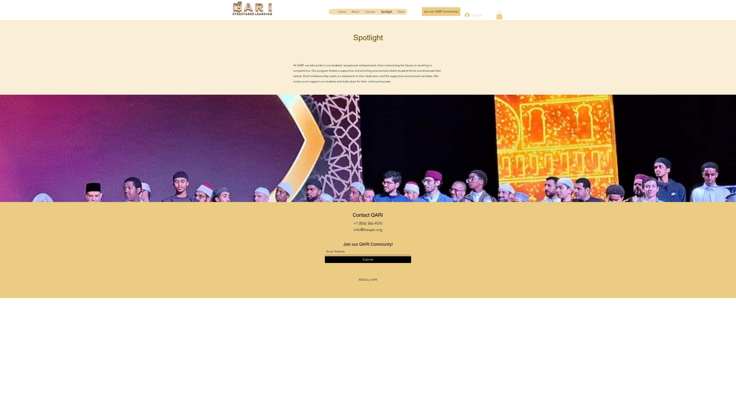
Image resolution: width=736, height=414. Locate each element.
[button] (499, 15)
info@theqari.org (368, 229)
